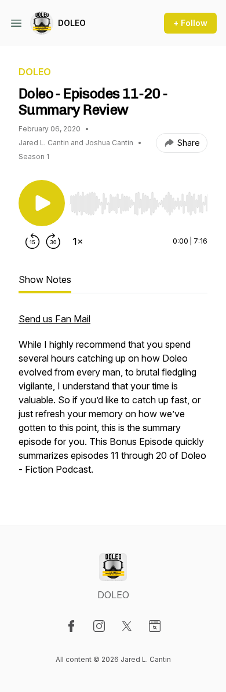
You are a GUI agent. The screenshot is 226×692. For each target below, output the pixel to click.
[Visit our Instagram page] (99, 626)
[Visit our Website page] (155, 626)
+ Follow (190, 23)
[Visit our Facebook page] (71, 626)
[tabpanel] (113, 400)
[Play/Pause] (42, 203)
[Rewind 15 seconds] (32, 241)
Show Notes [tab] (45, 279)
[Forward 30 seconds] (53, 241)
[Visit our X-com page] (127, 626)
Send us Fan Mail (54, 319)
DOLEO (72, 23)
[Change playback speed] (77, 241)
